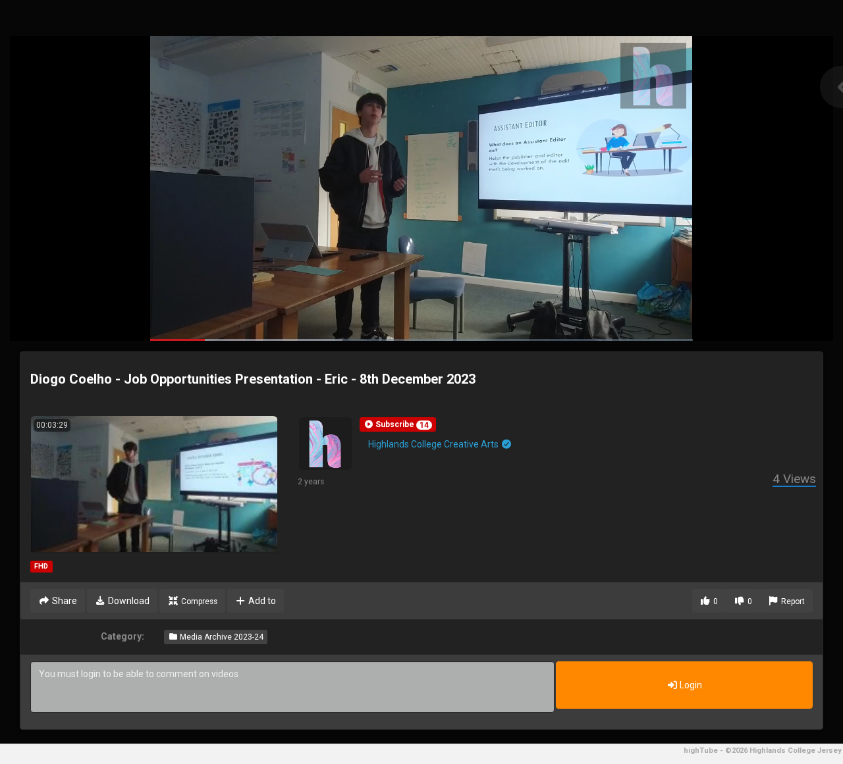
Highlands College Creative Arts (434, 444)
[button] (398, 424)
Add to (261, 601)
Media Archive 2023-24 (220, 637)
